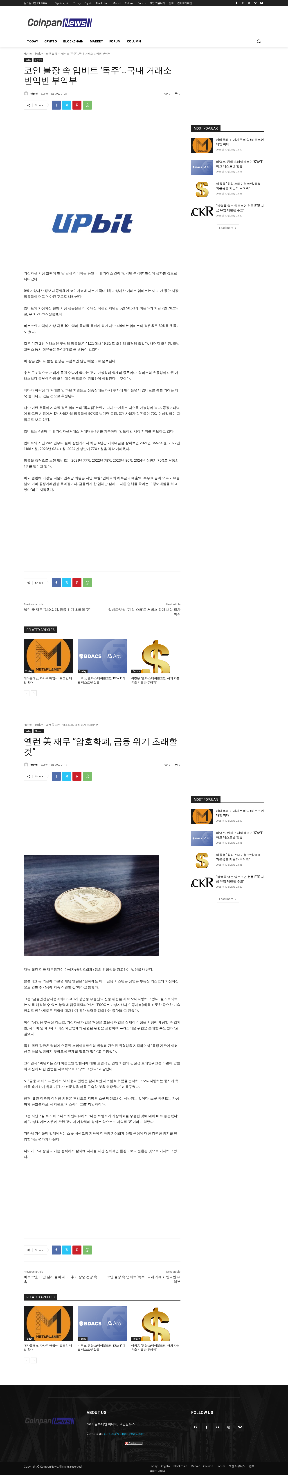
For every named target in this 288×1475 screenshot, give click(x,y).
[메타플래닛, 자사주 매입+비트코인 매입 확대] (48, 656)
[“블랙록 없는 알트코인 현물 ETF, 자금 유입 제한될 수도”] (202, 211)
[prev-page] (26, 693)
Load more (226, 228)
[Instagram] (242, 3)
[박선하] (27, 93)
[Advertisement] (180, 23)
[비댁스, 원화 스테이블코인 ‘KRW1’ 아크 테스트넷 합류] (102, 656)
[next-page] (34, 693)
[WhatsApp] (87, 105)
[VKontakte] (240, 1427)
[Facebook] (236, 3)
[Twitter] (249, 3)
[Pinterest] (76, 105)
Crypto (38, 60)
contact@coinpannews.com (124, 1433)
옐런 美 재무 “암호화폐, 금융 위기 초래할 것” (57, 610)
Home (28, 53)
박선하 (34, 93)
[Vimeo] (255, 3)
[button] (258, 41)
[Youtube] (261, 3)
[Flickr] (217, 1427)
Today (39, 53)
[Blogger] (195, 1427)
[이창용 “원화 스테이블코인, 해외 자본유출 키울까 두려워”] (155, 656)
